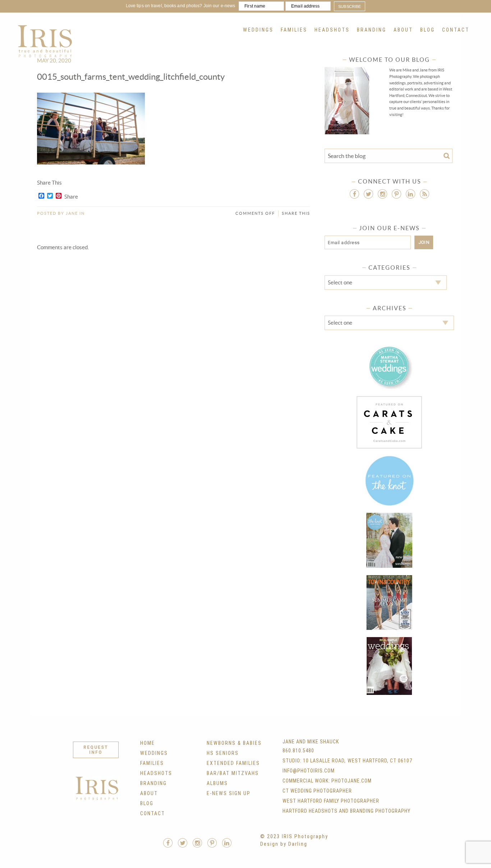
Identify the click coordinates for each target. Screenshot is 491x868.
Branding (371, 30)
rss (424, 194)
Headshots (332, 30)
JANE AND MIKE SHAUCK (311, 741)
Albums (217, 783)
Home (147, 743)
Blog (427, 30)
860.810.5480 (298, 750)
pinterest (396, 194)
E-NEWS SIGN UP (229, 793)
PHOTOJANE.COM (351, 781)
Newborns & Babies (234, 743)
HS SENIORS (223, 753)
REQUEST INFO (95, 750)
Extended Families (233, 763)
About (403, 30)
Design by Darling (283, 844)
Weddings (258, 30)
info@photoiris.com (309, 771)
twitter (368, 194)
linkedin (410, 194)
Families (294, 30)
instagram (382, 194)
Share (71, 197)
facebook (354, 194)
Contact (455, 30)
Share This (296, 213)
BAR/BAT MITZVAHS (233, 773)
